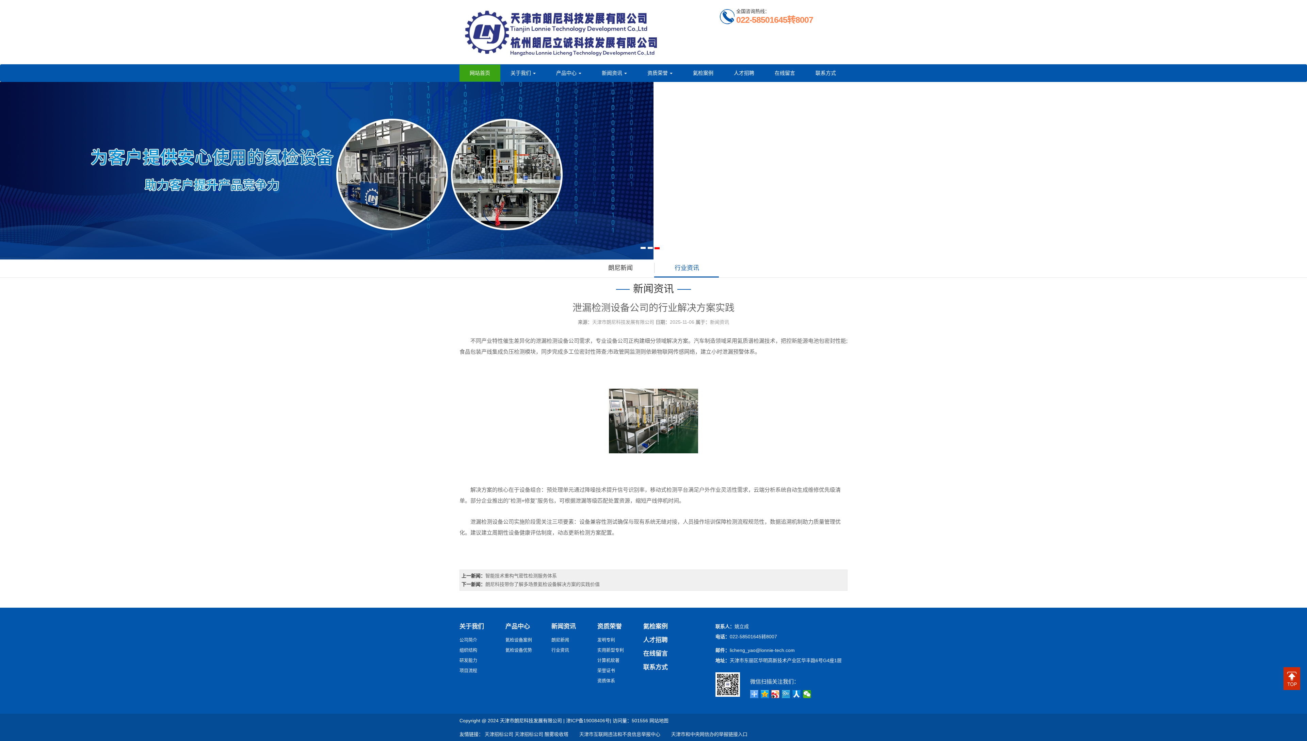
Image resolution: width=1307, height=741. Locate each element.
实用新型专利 (610, 650)
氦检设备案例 (518, 639)
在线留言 (785, 73)
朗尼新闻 (620, 268)
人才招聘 (744, 73)
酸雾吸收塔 (556, 734)
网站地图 (658, 720)
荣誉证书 (606, 670)
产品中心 (567, 73)
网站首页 (480, 73)
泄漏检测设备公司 (557, 341)
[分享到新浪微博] (775, 694)
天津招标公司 (499, 734)
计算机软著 (608, 660)
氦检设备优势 (518, 650)
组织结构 (468, 650)
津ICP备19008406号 (588, 720)
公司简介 (468, 639)
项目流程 (468, 670)
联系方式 (826, 73)
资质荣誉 (658, 73)
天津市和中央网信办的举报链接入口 (704, 734)
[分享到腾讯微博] (786, 694)
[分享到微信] (807, 694)
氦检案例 (703, 73)
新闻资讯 (613, 73)
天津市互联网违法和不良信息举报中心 (615, 734)
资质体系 (606, 680)
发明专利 (606, 639)
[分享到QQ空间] (765, 694)
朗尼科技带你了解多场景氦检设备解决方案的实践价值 (542, 584)
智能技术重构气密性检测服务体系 (521, 575)
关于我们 (521, 73)
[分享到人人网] (796, 694)
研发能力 (468, 660)
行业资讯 (687, 268)
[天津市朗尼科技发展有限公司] (561, 32)
